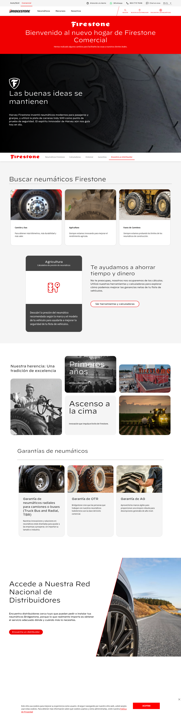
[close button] (179, 699)
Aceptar (146, 706)
